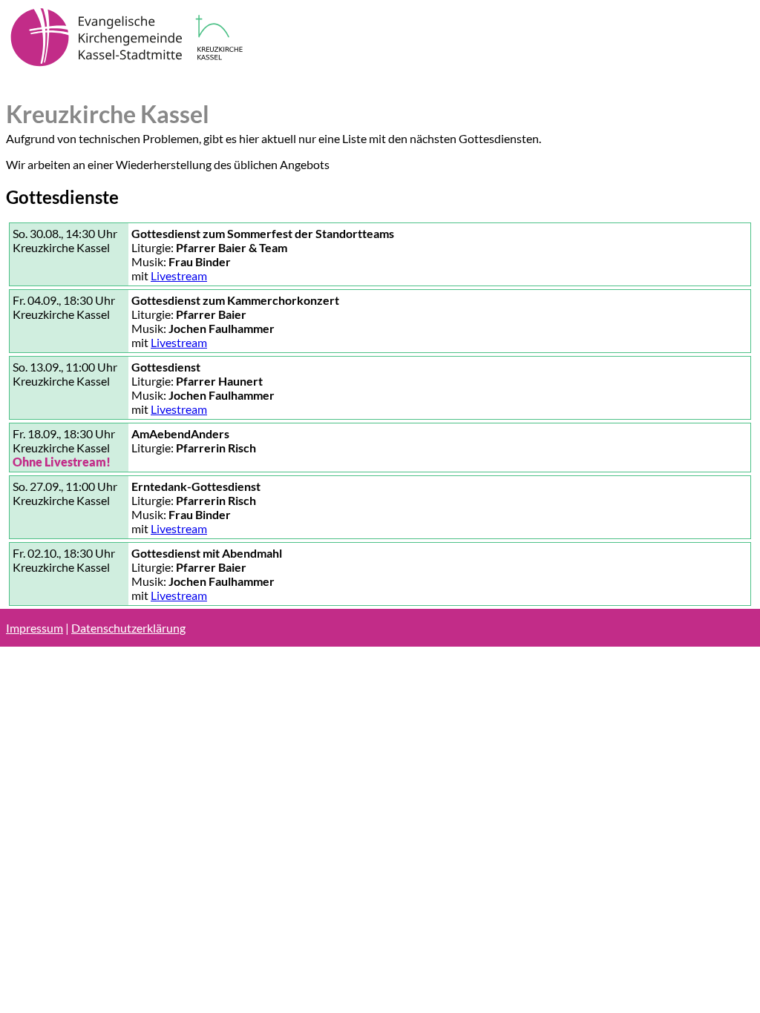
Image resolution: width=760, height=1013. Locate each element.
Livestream (179, 275)
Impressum (34, 628)
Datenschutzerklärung (128, 628)
